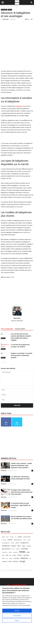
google (29, 546)
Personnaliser (17, 615)
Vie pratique (4, 9)
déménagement (6, 543)
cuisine (28, 540)
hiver (13, 549)
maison (10, 552)
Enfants (9, 9)
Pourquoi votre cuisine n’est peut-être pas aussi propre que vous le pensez (21, 492)
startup (11, 558)
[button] (31, 2)
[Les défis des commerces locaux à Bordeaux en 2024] (5, 479)
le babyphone (19, 106)
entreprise (6, 546)
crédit (24, 540)
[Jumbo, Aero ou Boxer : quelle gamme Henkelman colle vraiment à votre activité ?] (5, 465)
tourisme (16, 558)
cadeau (20, 537)
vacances (4, 561)
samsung (26, 555)
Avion (7, 537)
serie (3, 558)
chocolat (4, 540)
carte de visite (27, 537)
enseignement (24, 543)
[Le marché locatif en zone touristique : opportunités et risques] (5, 505)
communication (17, 540)
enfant (17, 543)
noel (28, 552)
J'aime (6, 418)
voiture (15, 561)
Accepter (17, 610)
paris (3, 555)
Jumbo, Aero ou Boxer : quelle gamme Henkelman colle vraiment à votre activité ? (21, 465)
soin (7, 558)
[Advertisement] (17, 56)
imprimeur (4, 552)
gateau (24, 546)
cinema (9, 540)
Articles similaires (7, 329)
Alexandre (6, 19)
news (22, 552)
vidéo (10, 561)
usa (30, 558)
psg (10, 555)
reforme (19, 555)
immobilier (24, 549)
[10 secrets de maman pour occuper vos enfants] (5, 347)
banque (12, 537)
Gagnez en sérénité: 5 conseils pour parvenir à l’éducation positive (21, 355)
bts (15, 537)
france (19, 546)
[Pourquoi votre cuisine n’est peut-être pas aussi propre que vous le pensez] (5, 492)
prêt (7, 555)
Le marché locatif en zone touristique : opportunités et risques (20, 505)
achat (3, 537)
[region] (17, 605)
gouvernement (6, 549)
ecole (12, 543)
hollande (18, 549)
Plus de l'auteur (20, 329)
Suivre (17, 418)
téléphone (24, 558)
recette (14, 555)
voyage (22, 561)
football (13, 546)
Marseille (15, 552)
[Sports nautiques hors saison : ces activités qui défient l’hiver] (5, 518)
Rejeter (17, 620)
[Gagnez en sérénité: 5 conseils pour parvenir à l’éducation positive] (5, 355)
